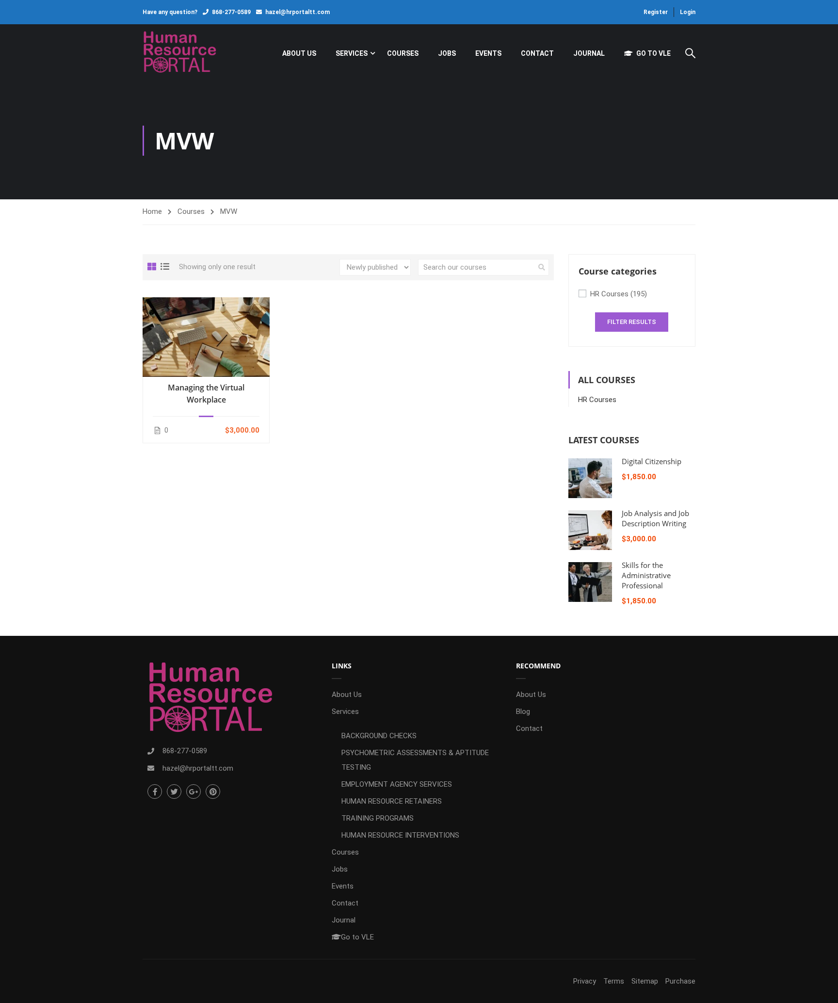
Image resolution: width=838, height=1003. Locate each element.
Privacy (584, 981)
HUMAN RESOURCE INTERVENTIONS (400, 835)
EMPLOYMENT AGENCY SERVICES (396, 784)
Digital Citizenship (651, 461)
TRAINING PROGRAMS (377, 818)
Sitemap (644, 981)
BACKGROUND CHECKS (379, 735)
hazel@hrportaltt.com (297, 12)
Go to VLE (653, 53)
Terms (613, 981)
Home (152, 211)
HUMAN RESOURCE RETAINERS (391, 801)
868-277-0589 (231, 12)
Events (488, 53)
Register (656, 12)
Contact (537, 53)
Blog (523, 711)
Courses (403, 53)
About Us (299, 53)
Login (687, 12)
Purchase (680, 981)
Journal (589, 53)
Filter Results (631, 321)
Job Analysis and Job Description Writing (655, 518)
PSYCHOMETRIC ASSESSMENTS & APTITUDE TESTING (415, 760)
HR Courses (618, 294)
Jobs (447, 53)
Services (352, 53)
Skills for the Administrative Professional (646, 575)
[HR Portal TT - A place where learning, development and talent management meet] (180, 53)
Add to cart (206, 336)
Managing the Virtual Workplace (206, 393)
